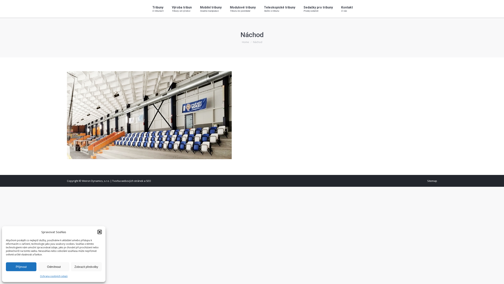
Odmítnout (54, 266)
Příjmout (21, 266)
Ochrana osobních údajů (54, 276)
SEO (148, 181)
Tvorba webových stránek (127, 181)
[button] (100, 232)
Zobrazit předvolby (86, 266)
